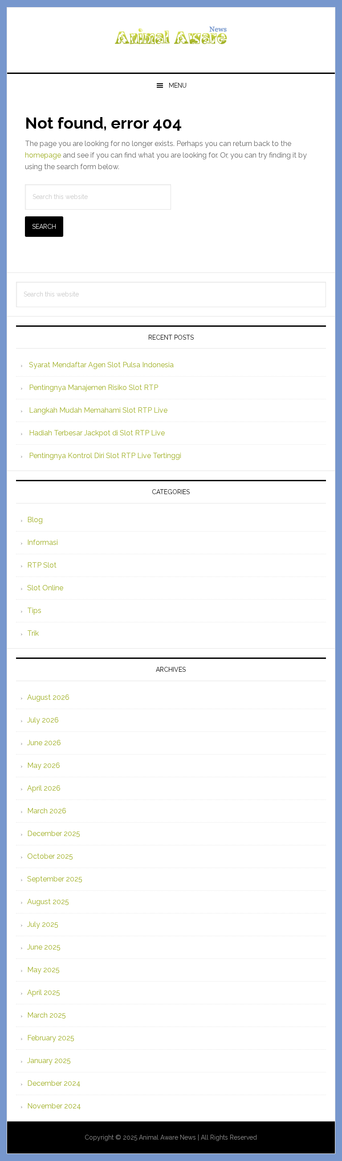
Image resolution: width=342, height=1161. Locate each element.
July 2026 (43, 720)
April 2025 (43, 992)
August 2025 (48, 901)
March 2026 (46, 811)
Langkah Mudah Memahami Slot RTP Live (98, 410)
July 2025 (42, 924)
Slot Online (45, 588)
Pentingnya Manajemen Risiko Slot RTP (93, 387)
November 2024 (54, 1106)
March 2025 (46, 1015)
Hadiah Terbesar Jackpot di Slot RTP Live (97, 433)
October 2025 (50, 856)
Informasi (42, 542)
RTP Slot (42, 565)
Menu (178, 85)
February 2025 (50, 1038)
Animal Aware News (170, 36)
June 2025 (44, 947)
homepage (43, 155)
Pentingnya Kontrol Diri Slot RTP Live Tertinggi (105, 455)
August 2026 (48, 697)
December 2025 (53, 833)
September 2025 (54, 879)
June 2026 (44, 743)
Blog (35, 520)
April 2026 (44, 788)
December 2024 (54, 1083)
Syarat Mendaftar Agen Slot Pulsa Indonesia (101, 365)
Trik (33, 633)
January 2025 (49, 1060)
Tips (34, 610)
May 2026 (43, 765)
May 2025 (43, 970)
